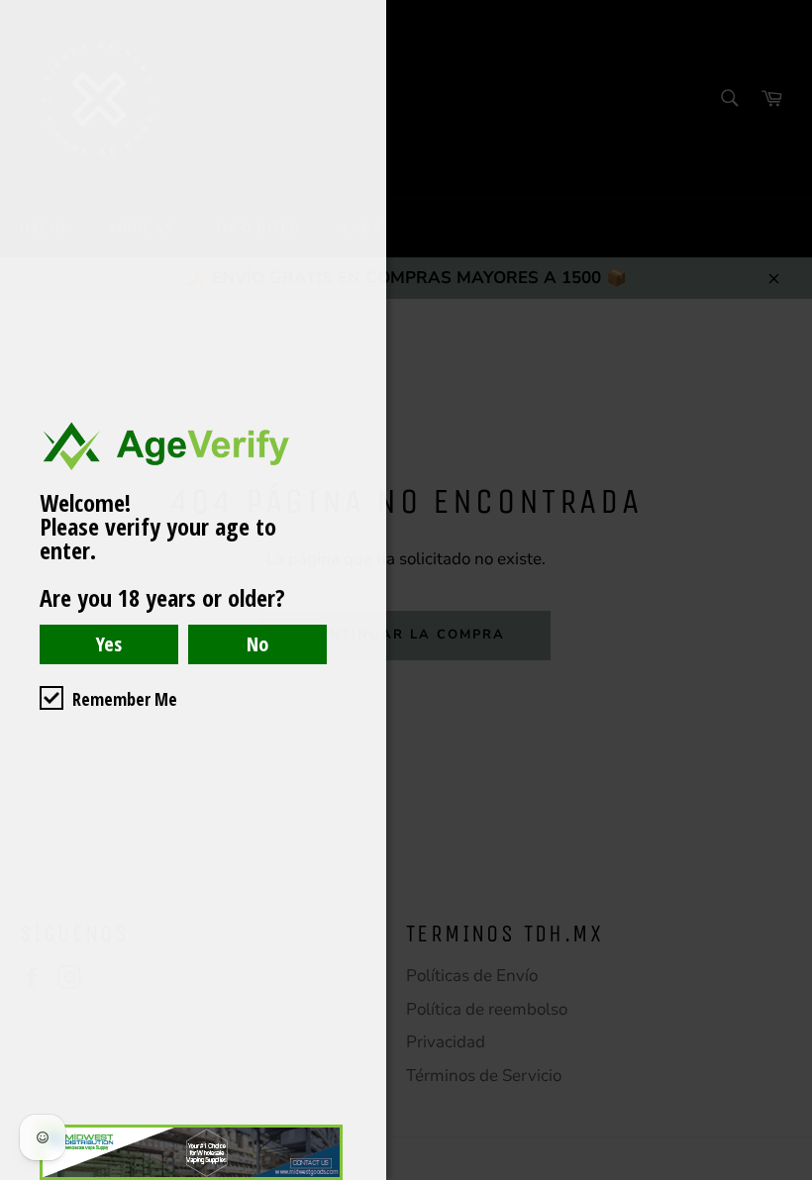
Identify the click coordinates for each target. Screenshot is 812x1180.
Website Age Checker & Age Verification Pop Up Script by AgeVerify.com (787, 1175)
